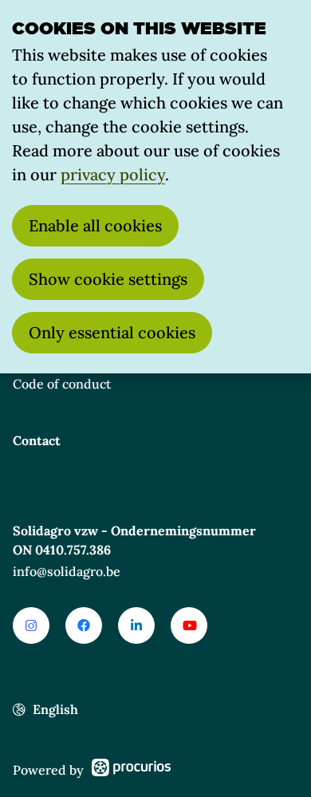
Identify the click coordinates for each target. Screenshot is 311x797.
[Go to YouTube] (189, 625)
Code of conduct (62, 384)
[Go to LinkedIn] (136, 625)
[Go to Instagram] (31, 625)
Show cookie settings (108, 279)
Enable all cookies (95, 225)
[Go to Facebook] (83, 625)
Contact (37, 440)
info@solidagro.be (66, 571)
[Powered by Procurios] (131, 770)
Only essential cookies (112, 332)
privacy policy (113, 174)
